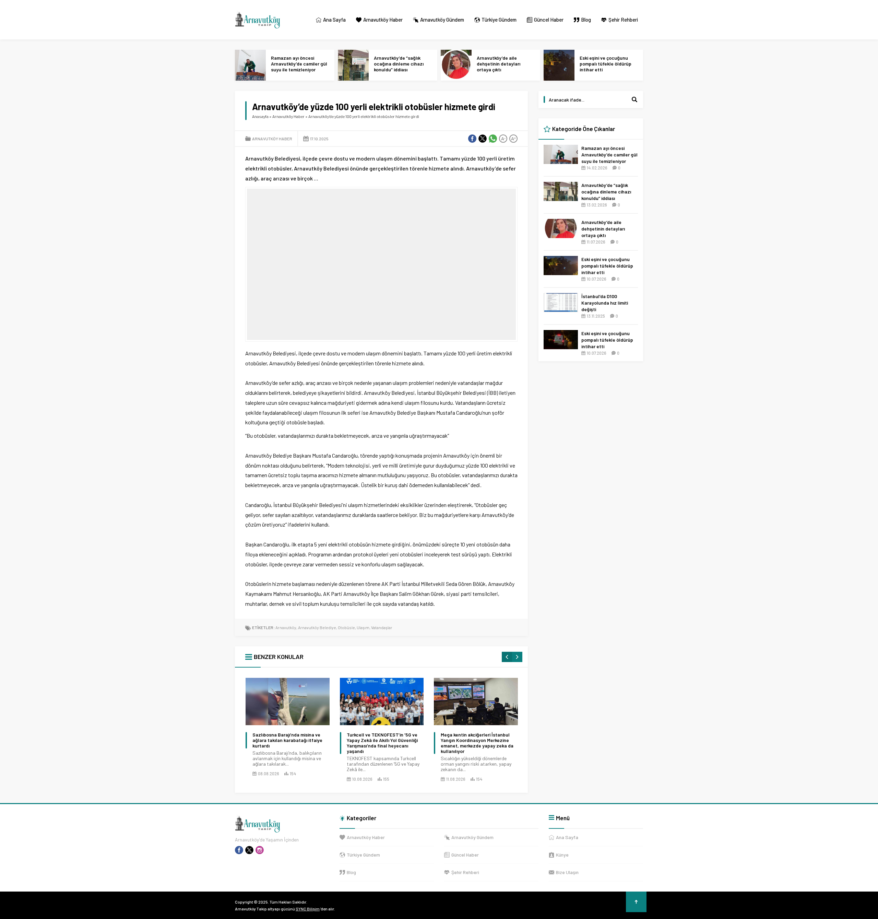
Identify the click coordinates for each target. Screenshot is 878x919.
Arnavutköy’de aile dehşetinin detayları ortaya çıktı (498, 63)
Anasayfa (260, 116)
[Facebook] (239, 850)
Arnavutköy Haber (288, 116)
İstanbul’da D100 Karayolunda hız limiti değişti (604, 302)
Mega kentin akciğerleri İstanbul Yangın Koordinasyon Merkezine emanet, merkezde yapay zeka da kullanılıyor (477, 743)
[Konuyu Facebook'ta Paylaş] (472, 138)
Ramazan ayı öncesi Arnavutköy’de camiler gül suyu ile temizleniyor (299, 63)
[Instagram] (260, 850)
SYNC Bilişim (308, 908)
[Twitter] (249, 850)
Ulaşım (363, 627)
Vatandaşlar (381, 627)
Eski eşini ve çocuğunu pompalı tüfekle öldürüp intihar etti (605, 63)
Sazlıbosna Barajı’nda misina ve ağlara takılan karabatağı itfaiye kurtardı (287, 740)
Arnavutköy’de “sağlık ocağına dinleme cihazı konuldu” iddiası (399, 63)
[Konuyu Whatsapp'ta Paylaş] (493, 138)
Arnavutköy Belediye (317, 627)
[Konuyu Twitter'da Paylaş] (482, 138)
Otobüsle (346, 627)
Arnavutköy (285, 627)
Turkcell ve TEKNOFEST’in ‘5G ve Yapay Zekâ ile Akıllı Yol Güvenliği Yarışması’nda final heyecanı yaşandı (382, 743)
